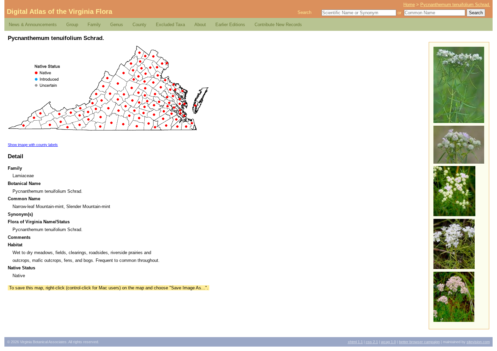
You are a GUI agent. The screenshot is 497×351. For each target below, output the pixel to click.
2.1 (372, 342)
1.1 (355, 342)
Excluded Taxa (170, 24)
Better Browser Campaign (419, 342)
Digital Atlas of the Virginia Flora (59, 11)
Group (72, 24)
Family (94, 24)
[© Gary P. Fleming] (458, 121)
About (200, 24)
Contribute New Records (278, 24)
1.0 (388, 342)
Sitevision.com (478, 342)
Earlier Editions (230, 24)
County (139, 24)
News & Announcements (33, 24)
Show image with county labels (33, 145)
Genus (116, 24)
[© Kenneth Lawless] (454, 214)
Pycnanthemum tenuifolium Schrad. (455, 4)
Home (409, 4)
